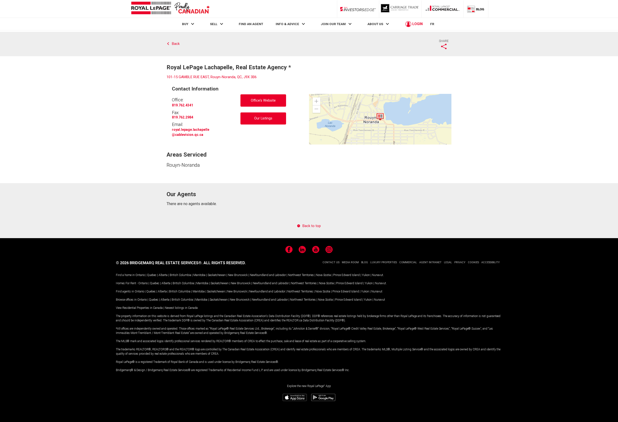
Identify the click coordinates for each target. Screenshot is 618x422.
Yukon (366, 275)
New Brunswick (238, 275)
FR (432, 24)
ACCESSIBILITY (490, 262)
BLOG (364, 262)
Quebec (151, 275)
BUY (185, 24)
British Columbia (180, 275)
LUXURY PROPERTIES (383, 262)
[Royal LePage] (170, 9)
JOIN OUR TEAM (333, 24)
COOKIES (473, 262)
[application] (380, 119)
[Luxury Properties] (400, 9)
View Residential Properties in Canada (139, 308)
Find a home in (125, 275)
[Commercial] (442, 9)
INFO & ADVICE (287, 24)
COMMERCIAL (408, 262)
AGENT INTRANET (430, 262)
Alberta (163, 275)
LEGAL (448, 262)
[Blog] (475, 9)
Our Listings (263, 118)
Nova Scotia (323, 275)
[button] (316, 101)
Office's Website (263, 100)
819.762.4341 (182, 105)
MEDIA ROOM (350, 262)
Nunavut (377, 275)
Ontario (140, 275)
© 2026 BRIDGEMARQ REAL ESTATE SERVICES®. (159, 263)
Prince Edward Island (346, 275)
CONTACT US (331, 262)
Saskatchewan (217, 275)
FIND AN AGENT (251, 24)
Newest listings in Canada (181, 308)
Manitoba (199, 275)
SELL (213, 24)
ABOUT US (375, 24)
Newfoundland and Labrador (268, 275)
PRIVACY (459, 262)
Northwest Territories (301, 275)
